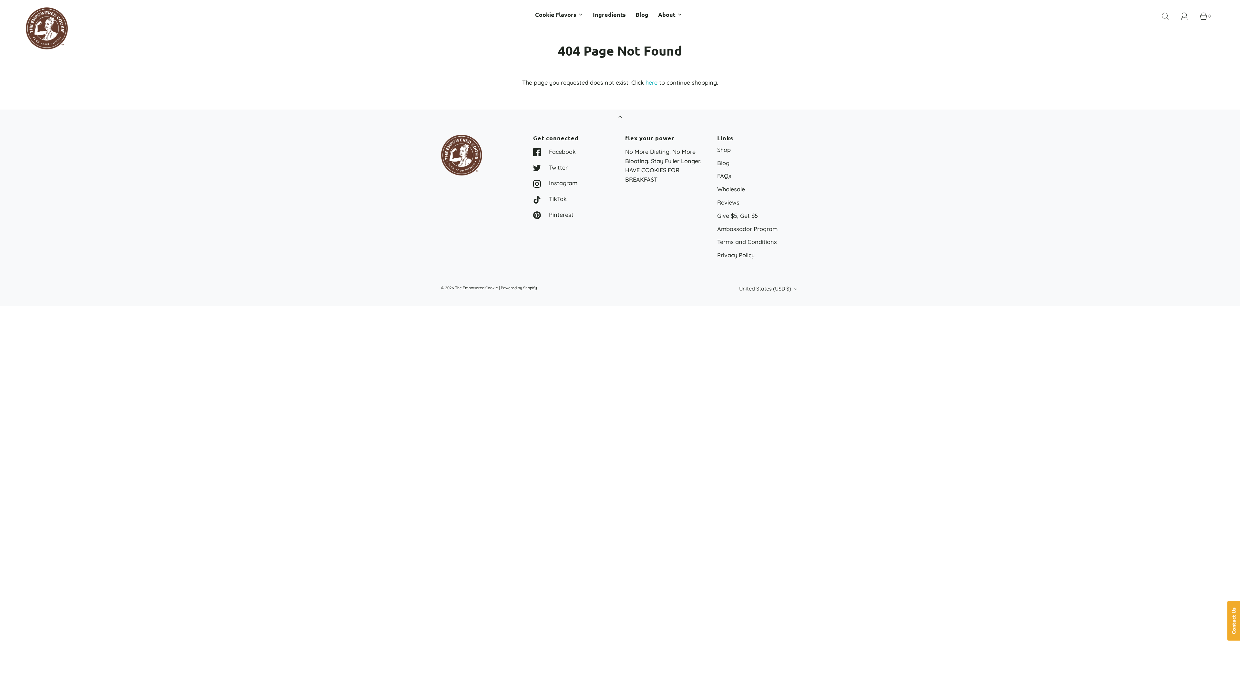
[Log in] (1188, 16)
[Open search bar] (1169, 16)
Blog (642, 14)
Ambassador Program (747, 229)
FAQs (724, 176)
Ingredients (609, 14)
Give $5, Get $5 (737, 215)
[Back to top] (620, 117)
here (651, 82)
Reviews (728, 202)
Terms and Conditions (747, 242)
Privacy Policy (736, 255)
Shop (724, 149)
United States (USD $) (765, 288)
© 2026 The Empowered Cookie (469, 287)
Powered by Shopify (519, 287)
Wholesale (731, 189)
